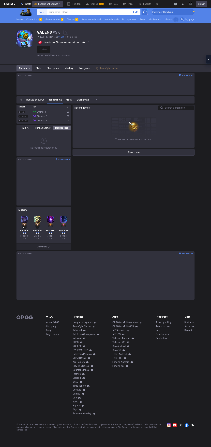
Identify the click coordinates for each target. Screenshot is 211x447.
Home (19, 19)
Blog (48, 330)
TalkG (75, 401)
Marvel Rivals (79, 358)
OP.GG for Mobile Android (125, 322)
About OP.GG (52, 322)
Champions (34, 19)
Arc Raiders (79, 362)
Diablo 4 (77, 378)
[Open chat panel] (208, 59)
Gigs (75, 409)
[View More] (165, 4)
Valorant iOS (118, 342)
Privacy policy (163, 322)
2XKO (75, 381)
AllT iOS (116, 334)
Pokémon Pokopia (82, 354)
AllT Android (118, 330)
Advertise (189, 326)
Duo (75, 397)
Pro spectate (129, 19)
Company (51, 326)
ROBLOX (77, 346)
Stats (142, 19)
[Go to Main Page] (9, 4)
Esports (77, 405)
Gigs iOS (116, 350)
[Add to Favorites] (65, 32)
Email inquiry (162, 334)
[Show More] (175, 4)
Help (158, 330)
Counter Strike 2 (81, 370)
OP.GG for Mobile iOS (123, 326)
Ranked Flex (61, 128)
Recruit (188, 330)
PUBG (76, 342)
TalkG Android (119, 354)
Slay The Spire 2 (81, 366)
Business (189, 322)
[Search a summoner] (135, 12)
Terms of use (163, 326)
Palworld (77, 330)
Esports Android (120, 362)
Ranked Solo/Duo (43, 128)
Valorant (77, 338)
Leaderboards (111, 19)
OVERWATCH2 (80, 350)
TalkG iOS (117, 358)
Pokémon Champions (84, 334)
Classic (72, 19)
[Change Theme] (183, 4)
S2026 (25, 128)
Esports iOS (118, 366)
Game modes (54, 19)
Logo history (52, 334)
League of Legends (48, 4)
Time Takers (79, 385)
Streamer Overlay (82, 413)
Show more (134, 152)
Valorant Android (121, 338)
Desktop (77, 389)
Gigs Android (119, 346)
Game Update (173, 19)
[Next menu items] (176, 19)
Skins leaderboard (91, 19)
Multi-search (155, 19)
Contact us (161, 338)
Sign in (201, 4)
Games (76, 393)
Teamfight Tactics (82, 326)
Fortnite (77, 374)
